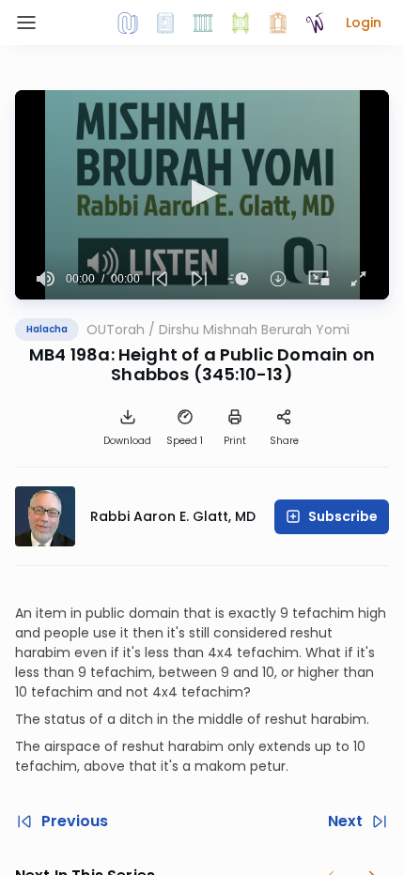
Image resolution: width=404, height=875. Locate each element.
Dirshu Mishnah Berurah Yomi (254, 329)
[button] (363, 22)
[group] (46, 278)
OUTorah (115, 329)
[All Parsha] (240, 23)
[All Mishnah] (165, 23)
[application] (202, 194)
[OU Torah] (128, 23)
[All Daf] (278, 23)
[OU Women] (316, 23)
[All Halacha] (203, 23)
